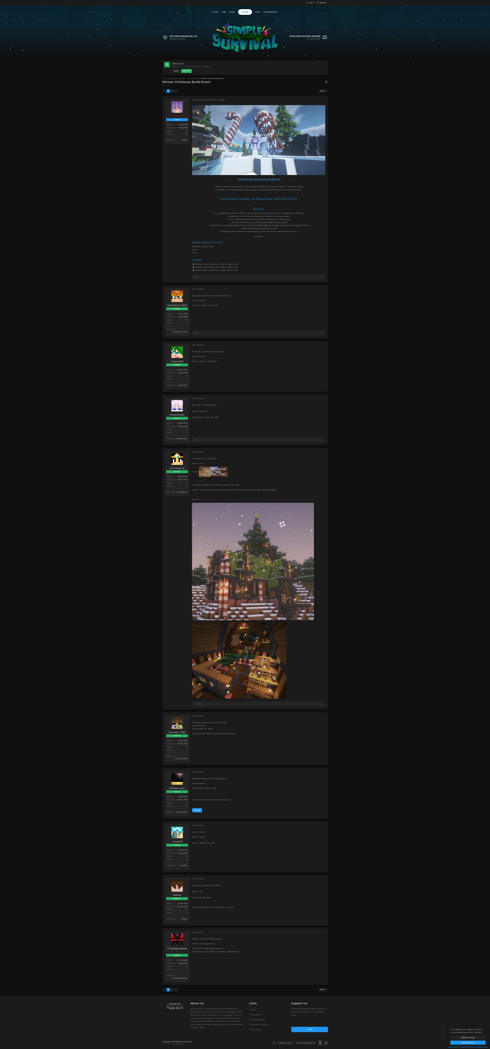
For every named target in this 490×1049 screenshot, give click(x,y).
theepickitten (177, 414)
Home (164, 78)
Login (176, 71)
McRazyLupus (177, 788)
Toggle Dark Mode (285, 1043)
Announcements (193, 78)
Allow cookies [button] (468, 1043)
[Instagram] (274, 1043)
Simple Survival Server (177, 78)
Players (252, 1009)
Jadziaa (172, 85)
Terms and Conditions (258, 1024)
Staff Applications (257, 1019)
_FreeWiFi (177, 841)
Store (310, 1029)
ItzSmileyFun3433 (177, 305)
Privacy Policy (255, 1029)
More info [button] (478, 1032)
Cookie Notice (255, 1014)
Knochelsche (177, 468)
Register (186, 71)
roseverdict (177, 361)
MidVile (177, 895)
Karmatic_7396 (177, 732)
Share (322, 91)
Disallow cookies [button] (468, 1038)
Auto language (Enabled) (305, 1043)
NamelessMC (178, 1044)
